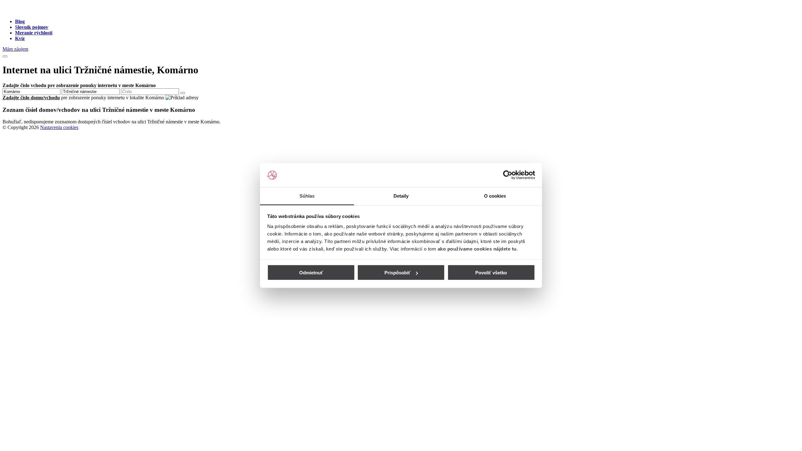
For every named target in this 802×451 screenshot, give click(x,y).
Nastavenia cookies (59, 127)
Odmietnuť (311, 272)
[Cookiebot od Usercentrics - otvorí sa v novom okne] (507, 175)
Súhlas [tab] (307, 195)
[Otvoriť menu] (5, 56)
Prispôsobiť (397, 272)
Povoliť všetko (491, 272)
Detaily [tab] (401, 195)
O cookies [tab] (495, 195)
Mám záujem (15, 49)
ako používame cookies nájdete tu (477, 248)
